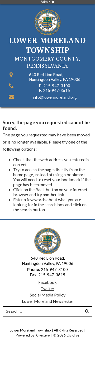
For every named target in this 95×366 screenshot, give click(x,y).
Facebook (47, 282)
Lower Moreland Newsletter (47, 301)
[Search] (86, 311)
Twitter (47, 288)
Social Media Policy (47, 294)
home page (23, 174)
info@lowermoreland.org (55, 97)
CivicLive (43, 335)
